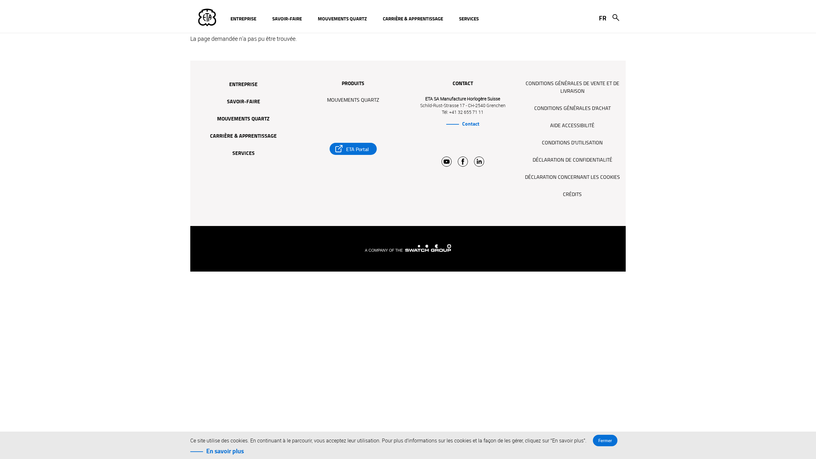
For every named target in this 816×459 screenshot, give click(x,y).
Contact (470, 124)
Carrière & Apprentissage (243, 136)
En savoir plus (225, 451)
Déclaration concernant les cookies (572, 177)
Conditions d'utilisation (572, 143)
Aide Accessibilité (572, 125)
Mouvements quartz (243, 119)
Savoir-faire (243, 102)
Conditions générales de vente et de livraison (572, 87)
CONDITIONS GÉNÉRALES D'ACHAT (572, 108)
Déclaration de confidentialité (572, 160)
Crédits (572, 194)
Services (243, 153)
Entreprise (243, 85)
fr (602, 18)
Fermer (605, 440)
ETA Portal (357, 149)
